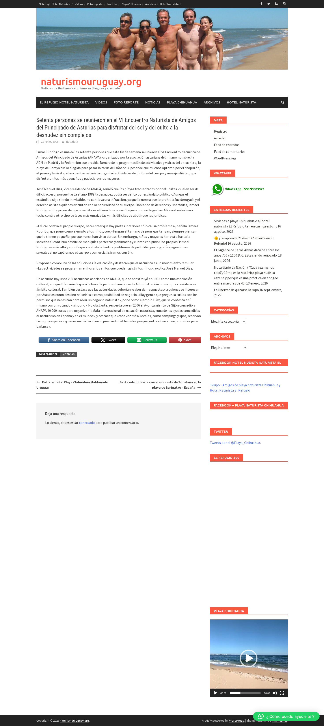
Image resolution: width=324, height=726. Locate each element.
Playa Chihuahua (131, 4)
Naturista (72, 142)
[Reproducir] (215, 693)
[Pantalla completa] (282, 693)
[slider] (245, 693)
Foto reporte (95, 4)
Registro (220, 131)
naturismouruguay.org (91, 81)
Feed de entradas (226, 144)
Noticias (112, 4)
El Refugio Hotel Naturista (54, 4)
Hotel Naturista (169, 4)
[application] (249, 658)
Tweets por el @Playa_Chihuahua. (235, 442)
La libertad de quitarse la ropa (236, 290)
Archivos (150, 4)
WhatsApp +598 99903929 (244, 189)
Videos (79, 4)
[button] (248, 658)
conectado (87, 422)
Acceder (220, 138)
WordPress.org (225, 158)
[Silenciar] (275, 693)
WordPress (236, 720)
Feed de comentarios (229, 151)
